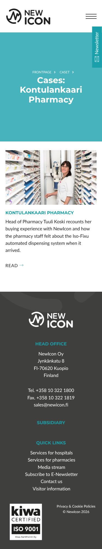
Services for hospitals (51, 453)
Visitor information (51, 489)
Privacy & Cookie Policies (76, 506)
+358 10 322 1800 (55, 390)
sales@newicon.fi (51, 405)
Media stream (51, 467)
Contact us (51, 481)
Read (11, 266)
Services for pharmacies (51, 460)
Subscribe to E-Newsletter (51, 474)
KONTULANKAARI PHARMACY (39, 213)
